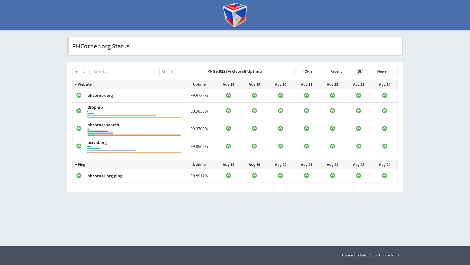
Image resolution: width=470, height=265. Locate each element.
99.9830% (199, 111)
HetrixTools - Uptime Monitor (381, 255)
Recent (336, 71)
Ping (81, 164)
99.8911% (199, 176)
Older (309, 71)
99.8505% (199, 146)
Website (84, 84)
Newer (383, 71)
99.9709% (199, 129)
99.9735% (199, 95)
